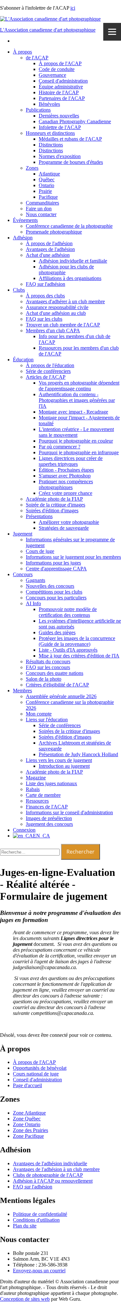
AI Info (33, 603)
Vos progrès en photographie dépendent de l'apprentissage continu (79, 385)
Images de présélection (49, 818)
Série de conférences (60, 725)
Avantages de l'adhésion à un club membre (56, 1169)
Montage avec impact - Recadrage (73, 412)
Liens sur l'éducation (47, 719)
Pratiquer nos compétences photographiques (66, 484)
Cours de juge (40, 551)
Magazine (36, 777)
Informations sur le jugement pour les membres (73, 557)
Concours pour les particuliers (56, 597)
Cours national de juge (36, 1074)
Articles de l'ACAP (46, 377)
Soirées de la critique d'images (69, 731)
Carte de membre (43, 795)
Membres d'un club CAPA (53, 330)
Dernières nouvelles (59, 115)
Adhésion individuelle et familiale (73, 261)
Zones (32, 168)
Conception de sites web (25, 1299)
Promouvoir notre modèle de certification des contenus (68, 612)
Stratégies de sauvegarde (64, 528)
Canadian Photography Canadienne (75, 121)
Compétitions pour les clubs (54, 592)
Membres (22, 690)
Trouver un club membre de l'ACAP (63, 324)
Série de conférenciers (48, 371)
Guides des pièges (57, 632)
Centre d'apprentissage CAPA (56, 568)
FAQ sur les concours (48, 667)
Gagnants (35, 580)
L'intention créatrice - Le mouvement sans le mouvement (76, 432)
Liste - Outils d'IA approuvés (68, 650)
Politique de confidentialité (40, 1214)
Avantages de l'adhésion (50, 249)
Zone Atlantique (29, 1113)
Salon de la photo (43, 679)
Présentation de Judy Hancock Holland (78, 754)
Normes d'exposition (60, 156)
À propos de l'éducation (50, 365)
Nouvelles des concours (50, 586)
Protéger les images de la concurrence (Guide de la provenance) (77, 641)
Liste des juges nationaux (51, 783)
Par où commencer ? (59, 446)
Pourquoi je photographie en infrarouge (79, 452)
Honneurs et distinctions (50, 133)
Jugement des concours (49, 824)
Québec (47, 179)
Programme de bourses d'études (71, 162)
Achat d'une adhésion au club (56, 313)
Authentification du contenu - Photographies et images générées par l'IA (77, 400)
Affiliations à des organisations (70, 278)
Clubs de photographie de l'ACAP (48, 1175)
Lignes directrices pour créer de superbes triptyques (71, 461)
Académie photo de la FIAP (54, 499)
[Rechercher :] (30, 852)
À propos (22, 52)
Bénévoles (49, 104)
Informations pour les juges (53, 563)
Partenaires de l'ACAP (62, 98)
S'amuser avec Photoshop (65, 475)
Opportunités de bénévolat (39, 1068)
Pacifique (48, 197)
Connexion (24, 830)
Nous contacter (41, 214)
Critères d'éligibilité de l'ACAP (57, 684)
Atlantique (49, 173)
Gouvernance (52, 75)
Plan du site (24, 1225)
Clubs (19, 290)
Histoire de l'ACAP (59, 92)
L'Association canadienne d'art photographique (48, 30)
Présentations (39, 516)
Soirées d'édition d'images (52, 510)
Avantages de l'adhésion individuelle (50, 1163)
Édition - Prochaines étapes (66, 470)
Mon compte (39, 713)
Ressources (37, 801)
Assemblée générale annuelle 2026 (61, 696)
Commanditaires (42, 202)
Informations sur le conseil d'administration (69, 812)
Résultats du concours (48, 661)
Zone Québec (27, 1118)
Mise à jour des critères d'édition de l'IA (79, 655)
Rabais (33, 789)
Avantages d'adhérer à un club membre (65, 301)
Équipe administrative (61, 86)
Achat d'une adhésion (48, 255)
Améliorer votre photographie (69, 522)
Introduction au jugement (64, 766)
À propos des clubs (45, 295)
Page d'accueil (27, 1085)
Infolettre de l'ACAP (60, 127)
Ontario (46, 185)
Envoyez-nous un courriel (39, 1270)
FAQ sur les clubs (44, 319)
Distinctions (51, 144)
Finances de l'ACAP (47, 806)
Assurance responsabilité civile (57, 307)
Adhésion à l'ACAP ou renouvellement (53, 1181)
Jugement (22, 533)
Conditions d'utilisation (36, 1220)
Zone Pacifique (28, 1136)
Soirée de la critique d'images (55, 504)
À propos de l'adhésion (49, 243)
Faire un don (39, 208)
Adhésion (23, 237)
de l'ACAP (37, 57)
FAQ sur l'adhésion (45, 284)
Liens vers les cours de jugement (59, 760)
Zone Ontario (26, 1124)
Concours (23, 574)
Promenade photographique (54, 232)
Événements (25, 220)
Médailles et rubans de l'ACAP (70, 139)
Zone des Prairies (30, 1130)
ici (72, 8)
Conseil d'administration (63, 81)
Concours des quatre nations (54, 673)
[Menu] (112, 32)
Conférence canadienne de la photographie (69, 226)
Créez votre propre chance (65, 493)
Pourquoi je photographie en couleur (76, 441)
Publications (38, 110)
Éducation (23, 359)
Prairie (45, 191)
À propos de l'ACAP (60, 63)
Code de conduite (57, 69)
